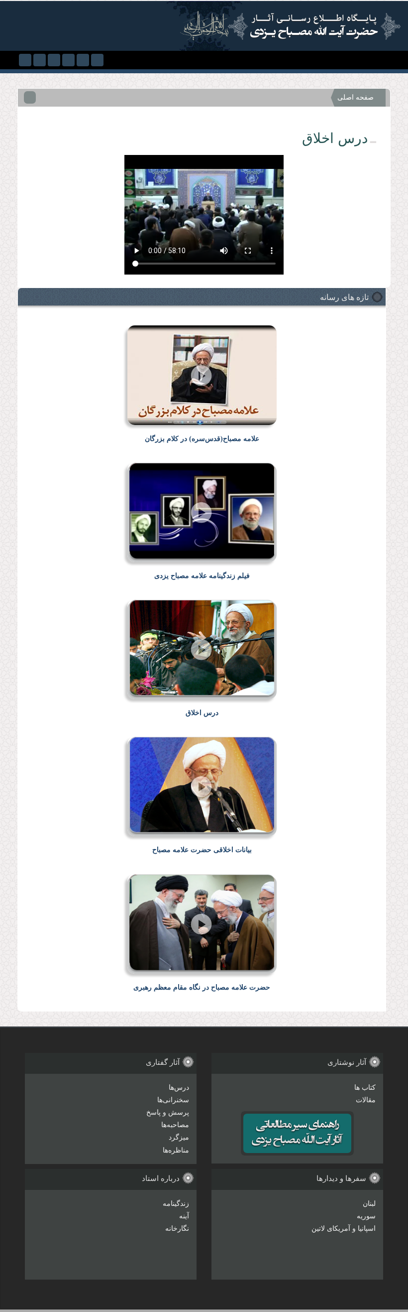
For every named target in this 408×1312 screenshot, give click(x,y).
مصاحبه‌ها (175, 1125)
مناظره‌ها (176, 1150)
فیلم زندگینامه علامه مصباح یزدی (202, 576)
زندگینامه (176, 1203)
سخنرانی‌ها (173, 1100)
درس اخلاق (202, 713)
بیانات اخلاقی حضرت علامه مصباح (202, 850)
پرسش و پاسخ (167, 1112)
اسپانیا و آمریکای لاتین (343, 1228)
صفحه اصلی (355, 97)
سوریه (366, 1216)
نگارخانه (177, 1228)
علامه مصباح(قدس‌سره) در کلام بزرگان (202, 438)
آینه (184, 1216)
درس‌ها (179, 1087)
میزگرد (179, 1137)
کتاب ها (365, 1087)
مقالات (366, 1100)
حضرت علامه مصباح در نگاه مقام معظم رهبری (201, 987)
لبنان (369, 1203)
